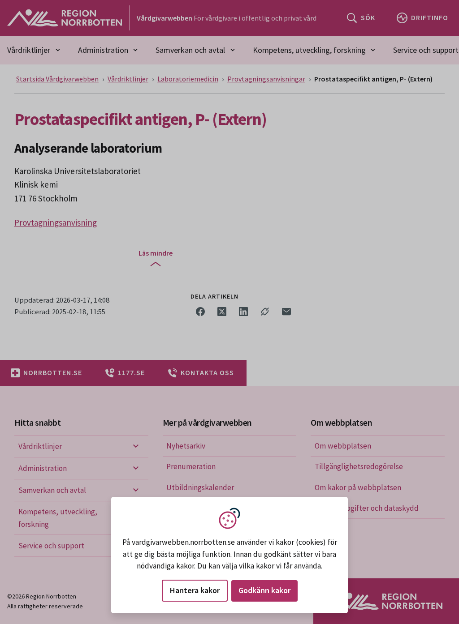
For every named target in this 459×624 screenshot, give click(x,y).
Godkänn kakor (264, 590)
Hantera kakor (195, 590)
